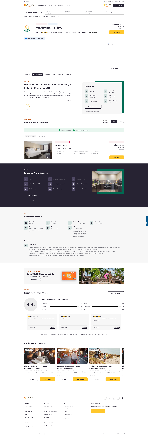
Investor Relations (49, 422)
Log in (32, 426)
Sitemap (66, 411)
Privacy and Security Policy (37, 433)
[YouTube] (122, 398)
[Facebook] (105, 398)
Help (123, 1)
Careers (46, 408)
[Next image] (119, 181)
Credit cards (68, 5)
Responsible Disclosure (70, 414)
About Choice (48, 406)
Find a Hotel (28, 406)
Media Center (48, 414)
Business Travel (29, 420)
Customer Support (69, 406)
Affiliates (46, 417)
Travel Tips (28, 422)
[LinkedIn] (113, 398)
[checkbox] (30, 136)
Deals (50, 5)
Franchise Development (50, 411)
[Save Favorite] (37, 32)
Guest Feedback (68, 408)
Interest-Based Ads (49, 433)
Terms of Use (26, 433)
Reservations (28, 411)
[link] (34, 279)
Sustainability (48, 425)
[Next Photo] (49, 150)
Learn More (40, 38)
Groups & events (58, 5)
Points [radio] (120, 121)
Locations (117, 1)
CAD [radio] (113, 121)
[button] (147, 221)
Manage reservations (108, 1)
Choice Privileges (29, 417)
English (27, 1)
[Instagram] (109, 398)
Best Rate (27, 414)
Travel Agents (47, 420)
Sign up (27, 426)
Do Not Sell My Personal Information (64, 433)
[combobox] (42, 5)
